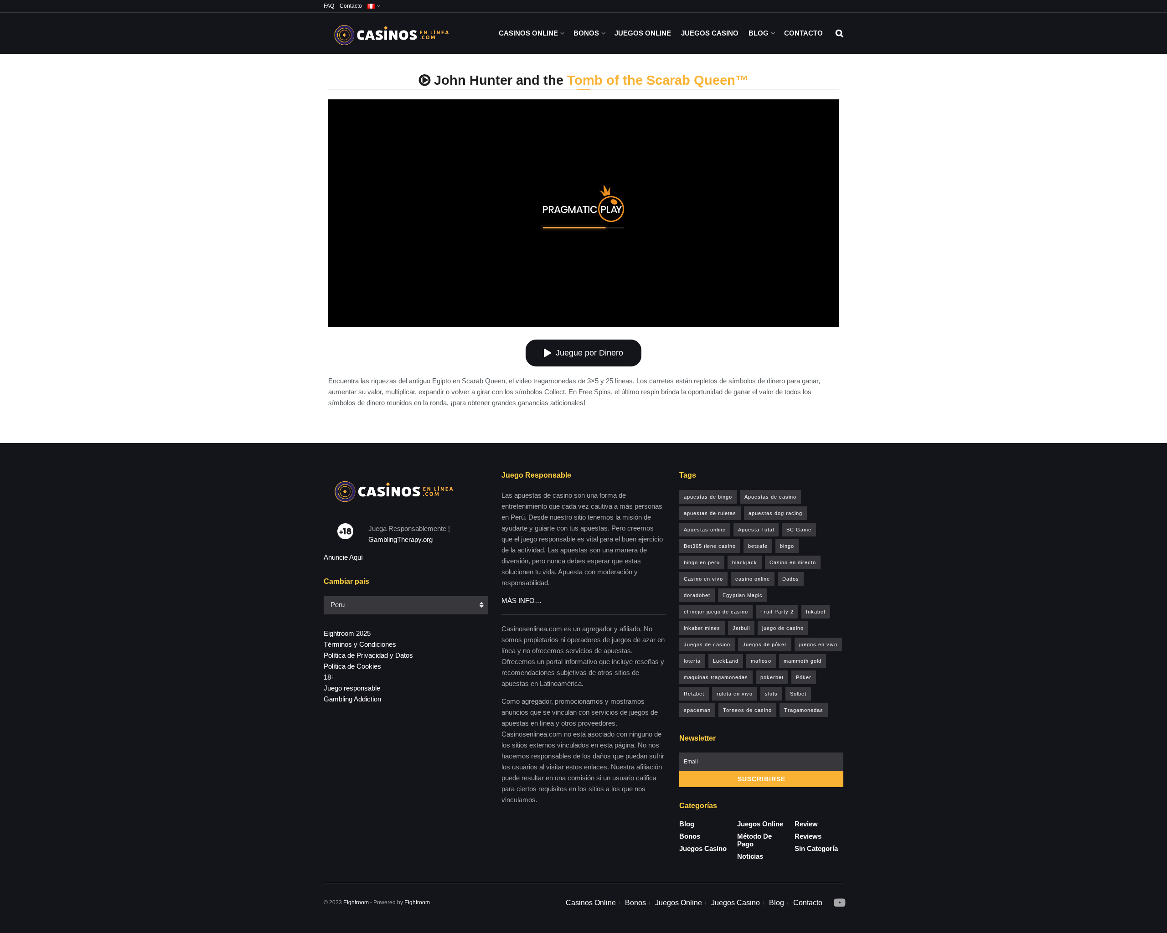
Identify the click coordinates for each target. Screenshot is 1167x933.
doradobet (697, 595)
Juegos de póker (765, 644)
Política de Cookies (352, 666)
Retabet (694, 693)
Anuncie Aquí (343, 557)
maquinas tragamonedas (716, 677)
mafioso (761, 661)
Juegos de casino (707, 644)
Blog (759, 33)
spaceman (697, 710)
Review (806, 824)
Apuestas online (705, 529)
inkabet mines (702, 628)
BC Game (798, 529)
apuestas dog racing (775, 513)
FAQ (329, 6)
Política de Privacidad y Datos (368, 655)
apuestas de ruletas (710, 513)
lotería (692, 661)
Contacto (351, 6)
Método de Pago (754, 840)
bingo (787, 546)
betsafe (758, 546)
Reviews (808, 836)
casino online (752, 579)
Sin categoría (816, 848)
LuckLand (725, 661)
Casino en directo (792, 562)
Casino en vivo (703, 579)
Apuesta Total (756, 529)
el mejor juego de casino (716, 611)
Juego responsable (352, 688)
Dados (790, 579)
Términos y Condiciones (360, 644)
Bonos (586, 33)
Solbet (798, 693)
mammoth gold (802, 661)
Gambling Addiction (352, 699)
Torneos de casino (747, 710)
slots (771, 693)
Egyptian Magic (743, 595)
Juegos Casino (709, 33)
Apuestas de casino (770, 497)
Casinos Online (528, 33)
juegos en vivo (818, 644)
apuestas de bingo (708, 497)
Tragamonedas (803, 710)
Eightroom (356, 902)
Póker (803, 677)
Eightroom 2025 (347, 633)
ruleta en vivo (735, 693)
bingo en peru (702, 562)
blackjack (744, 562)
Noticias (750, 856)
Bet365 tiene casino (710, 546)
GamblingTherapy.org (400, 539)
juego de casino (783, 628)
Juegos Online (642, 33)
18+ (329, 677)
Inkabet (816, 611)
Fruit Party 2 (777, 611)
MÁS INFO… (521, 600)
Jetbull (741, 628)
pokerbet (772, 677)
